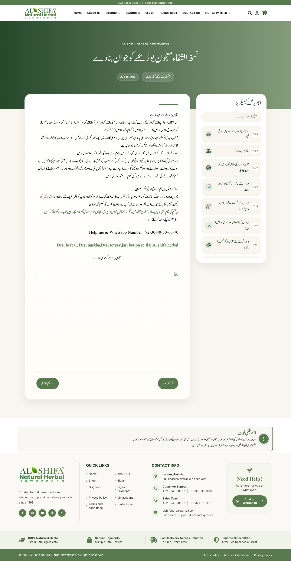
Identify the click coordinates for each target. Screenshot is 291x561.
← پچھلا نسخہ (47, 383)
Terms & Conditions (236, 555)
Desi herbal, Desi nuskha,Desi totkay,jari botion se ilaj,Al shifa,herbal (117, 245)
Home (78, 13)
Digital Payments (217, 13)
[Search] (250, 13)
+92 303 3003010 (201, 491)
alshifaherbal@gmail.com (179, 510)
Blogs (150, 13)
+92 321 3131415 (200, 503)
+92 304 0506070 (174, 503)
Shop (92, 480)
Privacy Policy (98, 497)
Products (113, 13)
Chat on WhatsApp (250, 501)
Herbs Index (168, 13)
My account (125, 497)
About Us (94, 13)
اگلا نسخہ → (168, 383)
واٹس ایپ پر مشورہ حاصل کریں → (203, 445)
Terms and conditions (96, 505)
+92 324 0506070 (174, 491)
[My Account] (257, 13)
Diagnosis (133, 13)
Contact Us (191, 13)
